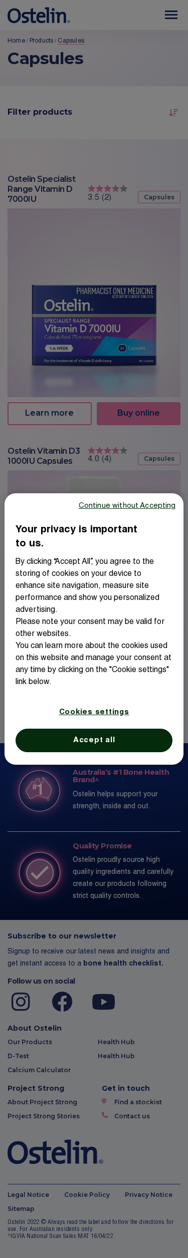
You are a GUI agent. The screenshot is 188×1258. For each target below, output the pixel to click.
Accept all (94, 740)
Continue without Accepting (127, 506)
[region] (94, 629)
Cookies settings (94, 712)
